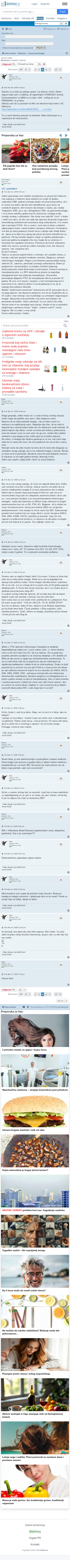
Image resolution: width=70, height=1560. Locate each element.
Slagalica (62, 18)
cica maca (6, 179)
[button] (21, 70)
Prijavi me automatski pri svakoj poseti (18, 48)
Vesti (16, 18)
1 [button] (29, 69)
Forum (40, 18)
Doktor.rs (44, 1550)
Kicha (4, 467)
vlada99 (14, 60)
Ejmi (3, 399)
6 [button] (46, 69)
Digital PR (35, 1538)
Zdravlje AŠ (28, 18)
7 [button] (49, 69)
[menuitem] (8, 29)
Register (45, 3)
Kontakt (50, 18)
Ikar (10, 75)
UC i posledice (9, 188)
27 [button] (56, 69)
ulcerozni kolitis (6, 58)
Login (35, 3)
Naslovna (6, 18)
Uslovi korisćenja (35, 1525)
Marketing (35, 1531)
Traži (62, 11)
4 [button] (39, 69)
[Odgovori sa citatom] (61, 77)
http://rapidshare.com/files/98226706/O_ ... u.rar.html (26, 109)
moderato (22, 60)
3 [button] (35, 69)
